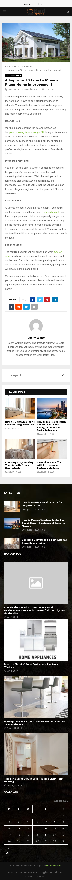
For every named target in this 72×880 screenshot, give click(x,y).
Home (40, 4)
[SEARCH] (63, 375)
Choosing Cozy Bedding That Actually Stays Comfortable (19, 465)
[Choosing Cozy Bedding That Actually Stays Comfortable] (20, 449)
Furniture (40, 877)
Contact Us (29, 4)
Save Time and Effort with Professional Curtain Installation (49, 465)
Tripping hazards (51, 212)
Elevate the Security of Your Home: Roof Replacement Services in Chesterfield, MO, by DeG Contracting (34, 610)
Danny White (13, 89)
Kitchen (28, 877)
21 (46, 835)
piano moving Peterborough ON (26, 132)
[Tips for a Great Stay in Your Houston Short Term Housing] (36, 754)
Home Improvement (13, 75)
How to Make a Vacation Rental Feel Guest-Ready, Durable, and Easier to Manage (51, 425)
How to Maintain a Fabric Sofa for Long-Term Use (20, 423)
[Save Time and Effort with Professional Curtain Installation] (52, 449)
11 (18, 828)
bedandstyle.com (54, 865)
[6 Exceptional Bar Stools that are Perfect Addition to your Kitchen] (36, 697)
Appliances (47, 872)
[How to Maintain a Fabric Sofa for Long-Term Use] (20, 408)
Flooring (59, 872)
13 (37, 828)
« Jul (6, 852)
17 (9, 835)
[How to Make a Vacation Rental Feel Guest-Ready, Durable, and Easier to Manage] (52, 408)
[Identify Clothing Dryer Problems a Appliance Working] (36, 640)
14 (46, 828)
